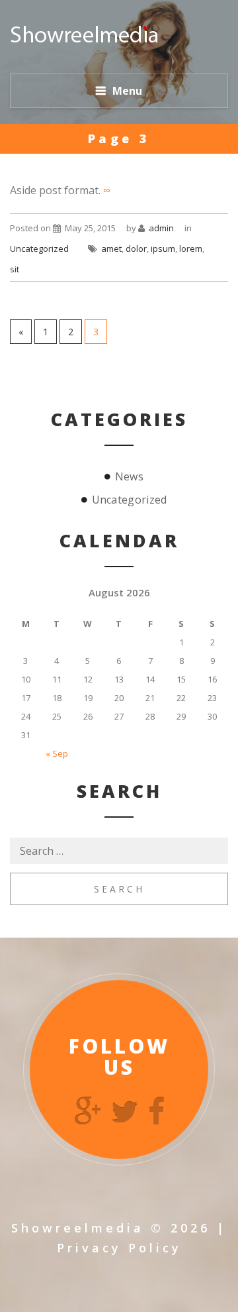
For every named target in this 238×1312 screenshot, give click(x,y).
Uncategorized (39, 248)
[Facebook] (156, 1111)
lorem (190, 248)
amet (111, 248)
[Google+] (87, 1111)
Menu (127, 90)
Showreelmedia (77, 1228)
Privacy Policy (119, 1248)
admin (161, 228)
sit (14, 269)
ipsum (163, 248)
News (129, 476)
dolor (136, 248)
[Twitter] (124, 1111)
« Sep (57, 753)
